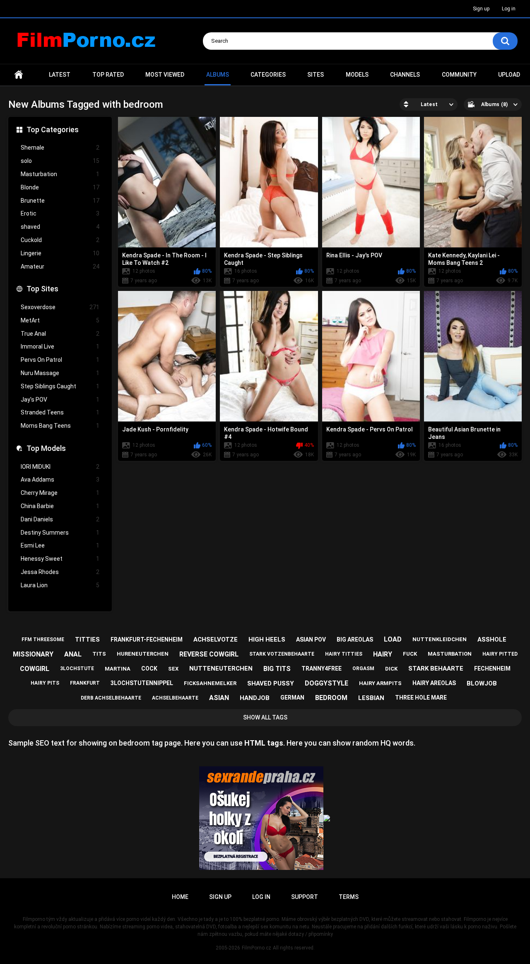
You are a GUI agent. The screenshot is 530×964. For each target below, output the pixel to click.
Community (459, 74)
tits (99, 654)
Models (357, 74)
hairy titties (343, 654)
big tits (277, 669)
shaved (60, 226)
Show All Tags (265, 717)
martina (117, 669)
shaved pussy (270, 683)
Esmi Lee (60, 545)
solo (60, 160)
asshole (491, 639)
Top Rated (108, 74)
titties (87, 639)
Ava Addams (60, 479)
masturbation (450, 654)
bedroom (331, 698)
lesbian (371, 698)
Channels (405, 74)
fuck (410, 654)
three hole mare (421, 697)
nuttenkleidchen (439, 639)
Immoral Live (60, 346)
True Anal (60, 333)
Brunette (60, 200)
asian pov (311, 639)
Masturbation (60, 174)
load (393, 639)
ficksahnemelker (210, 683)
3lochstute (77, 668)
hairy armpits (380, 683)
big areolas (355, 639)
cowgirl (34, 669)
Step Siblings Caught (60, 386)
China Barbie (60, 506)
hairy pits (45, 683)
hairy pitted (500, 654)
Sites (315, 74)
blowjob (482, 683)
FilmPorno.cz (256, 948)
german (292, 697)
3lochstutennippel (142, 683)
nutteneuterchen (221, 668)
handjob (255, 698)
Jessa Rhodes (60, 572)
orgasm (363, 668)
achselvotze (215, 639)
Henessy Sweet (60, 558)
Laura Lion (60, 585)
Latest (59, 74)
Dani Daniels (60, 519)
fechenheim (492, 668)
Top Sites (42, 288)
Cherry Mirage (60, 492)
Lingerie (60, 253)
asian (219, 698)
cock (149, 668)
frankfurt (85, 683)
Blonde (60, 187)
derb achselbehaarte (111, 698)
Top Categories (52, 129)
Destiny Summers (60, 532)
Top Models (46, 448)
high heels (266, 639)
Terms (349, 897)
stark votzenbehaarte (281, 654)
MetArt (60, 320)
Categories (268, 74)
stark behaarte (435, 668)
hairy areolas (434, 683)
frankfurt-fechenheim (147, 639)
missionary (33, 654)
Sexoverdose (60, 307)
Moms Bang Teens (60, 425)
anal (73, 654)
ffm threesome (43, 639)
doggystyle (326, 683)
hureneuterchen (143, 654)
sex (173, 669)
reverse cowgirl (208, 654)
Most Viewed (164, 74)
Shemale (60, 147)
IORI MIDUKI (60, 466)
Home (18, 74)
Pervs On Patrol (60, 359)
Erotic (60, 213)
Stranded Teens (60, 412)
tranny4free (321, 668)
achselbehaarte (175, 698)
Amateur (60, 266)
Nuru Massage (60, 373)
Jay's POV (60, 399)
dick (391, 669)
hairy (382, 654)
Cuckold (60, 240)
